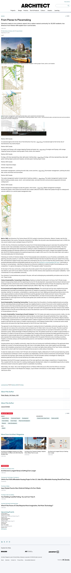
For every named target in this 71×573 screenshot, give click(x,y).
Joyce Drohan (19, 31)
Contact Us (13, 560)
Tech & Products (34, 10)
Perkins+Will (14, 385)
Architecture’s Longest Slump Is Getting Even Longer (18, 471)
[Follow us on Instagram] (9, 542)
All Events (4, 529)
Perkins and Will (55, 418)
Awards (50, 10)
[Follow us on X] (4, 542)
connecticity (4, 385)
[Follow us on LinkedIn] (2, 542)
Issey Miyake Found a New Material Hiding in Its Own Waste (21, 488)
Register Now (4, 517)
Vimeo (22, 385)
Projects (13, 10)
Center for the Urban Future (43, 418)
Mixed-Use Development (24, 420)
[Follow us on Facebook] (7, 542)
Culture (43, 10)
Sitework (4, 423)
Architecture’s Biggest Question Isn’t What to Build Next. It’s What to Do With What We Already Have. (12, 453)
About (2, 560)
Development (25, 418)
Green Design (14, 420)
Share (67, 16)
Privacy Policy (20, 560)
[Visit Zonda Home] (64, 560)
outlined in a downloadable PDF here (49, 262)
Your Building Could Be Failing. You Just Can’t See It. (18, 497)
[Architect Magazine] (35, 6)
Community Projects (15, 418)
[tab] (6, 200)
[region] (35, 135)
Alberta (3, 428)
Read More (40, 142)
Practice (26, 10)
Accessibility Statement (30, 560)
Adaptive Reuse (5, 418)
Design (20, 10)
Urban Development (12, 423)
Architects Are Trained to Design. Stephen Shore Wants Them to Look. (35, 452)
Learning (56, 10)
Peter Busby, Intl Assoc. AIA (8, 31)
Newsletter (67, 1)
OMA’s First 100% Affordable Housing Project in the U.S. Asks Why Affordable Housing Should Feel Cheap (35, 479)
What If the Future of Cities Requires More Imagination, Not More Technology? (27, 505)
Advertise (7, 560)
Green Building (5, 420)
